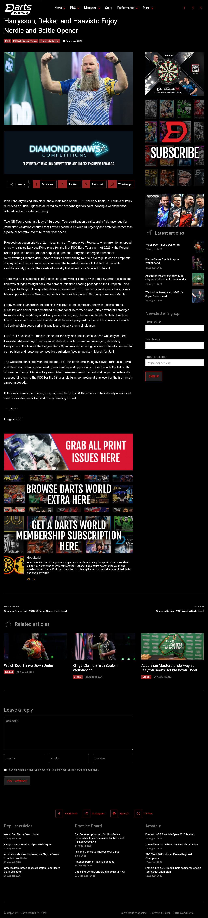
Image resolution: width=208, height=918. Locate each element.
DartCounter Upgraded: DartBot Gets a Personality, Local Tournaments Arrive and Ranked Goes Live (99, 838)
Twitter (148, 814)
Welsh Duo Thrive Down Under (162, 245)
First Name (153, 322)
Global (9, 671)
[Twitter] (201, 8)
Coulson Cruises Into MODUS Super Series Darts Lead (35, 611)
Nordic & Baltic (49, 40)
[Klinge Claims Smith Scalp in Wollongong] (198, 263)
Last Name (152, 339)
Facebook (71, 814)
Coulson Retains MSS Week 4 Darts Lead (180, 611)
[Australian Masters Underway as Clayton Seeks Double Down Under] (198, 279)
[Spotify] (114, 813)
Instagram (98, 814)
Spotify (124, 814)
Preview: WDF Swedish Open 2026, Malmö (169, 834)
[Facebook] (185, 8)
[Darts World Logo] (22, 9)
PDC (7, 40)
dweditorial (34, 558)
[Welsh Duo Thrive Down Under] (198, 246)
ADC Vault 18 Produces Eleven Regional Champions (168, 856)
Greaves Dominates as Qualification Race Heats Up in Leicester (32, 870)
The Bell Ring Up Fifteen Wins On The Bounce (171, 844)
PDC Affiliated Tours (25, 40)
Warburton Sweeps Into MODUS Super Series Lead (164, 294)
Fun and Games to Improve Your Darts (97, 852)
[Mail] (28, 578)
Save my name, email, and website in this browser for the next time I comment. (54, 770)
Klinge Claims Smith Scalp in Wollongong (162, 261)
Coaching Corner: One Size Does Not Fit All (100, 872)
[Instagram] (193, 8)
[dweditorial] (14, 568)
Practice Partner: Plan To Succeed (94, 862)
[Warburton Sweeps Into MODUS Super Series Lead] (198, 296)
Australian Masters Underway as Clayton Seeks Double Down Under (165, 277)
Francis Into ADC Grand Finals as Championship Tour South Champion (173, 870)
